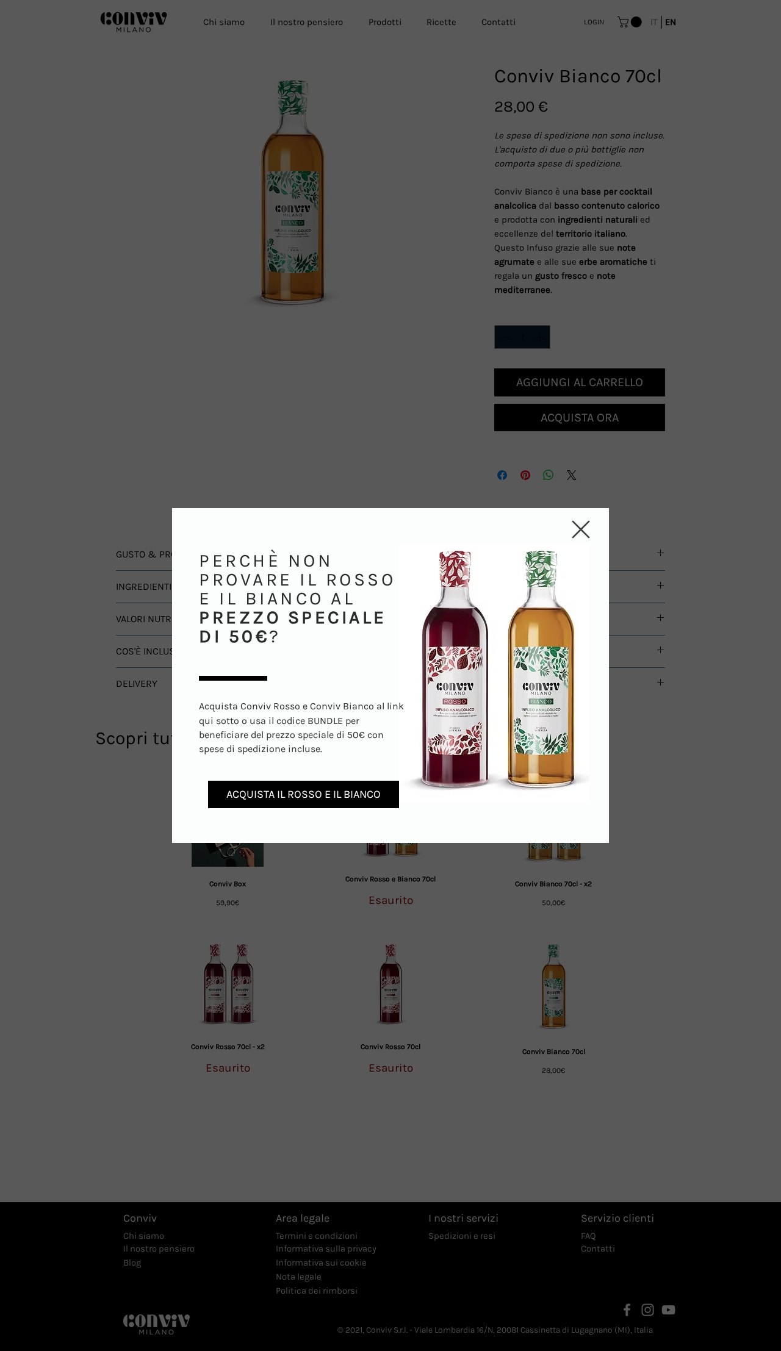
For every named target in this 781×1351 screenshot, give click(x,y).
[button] (581, 529)
